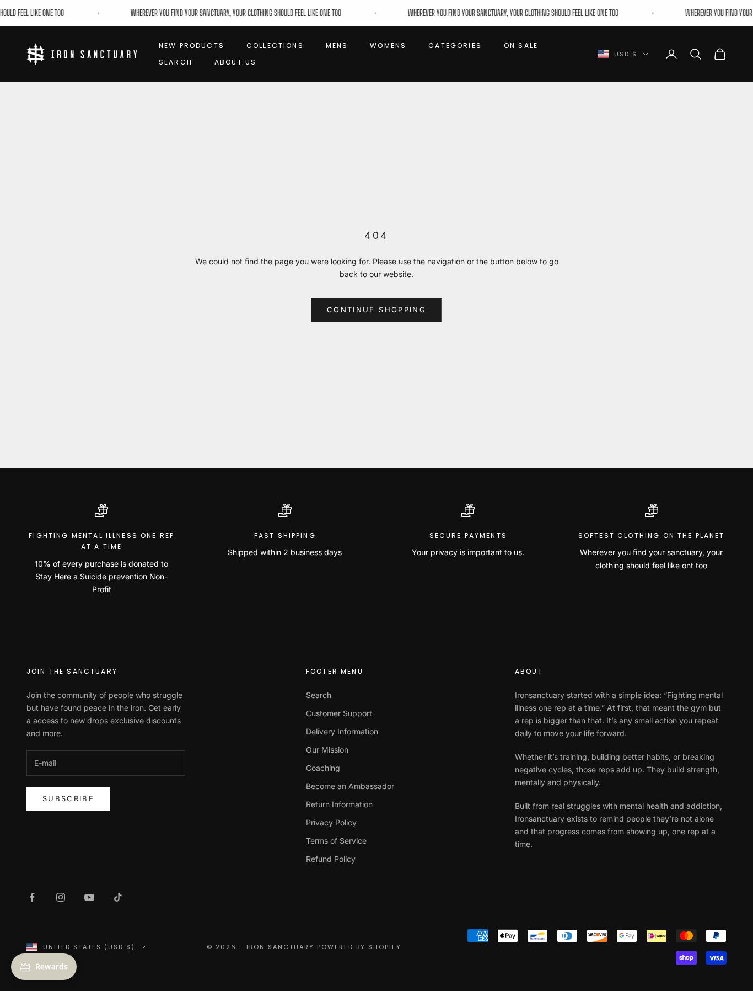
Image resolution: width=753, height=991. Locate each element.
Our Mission (327, 749)
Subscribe (68, 798)
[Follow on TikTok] (117, 897)
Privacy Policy (331, 822)
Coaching (323, 767)
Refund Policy (331, 859)
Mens (337, 45)
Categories (455, 45)
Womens (388, 45)
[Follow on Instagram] (60, 897)
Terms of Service (336, 840)
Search (175, 62)
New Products (191, 45)
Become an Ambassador (350, 786)
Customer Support (339, 713)
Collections (275, 45)
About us (235, 62)
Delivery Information (342, 731)
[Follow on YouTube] (89, 897)
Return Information (339, 804)
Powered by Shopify (359, 946)
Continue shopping (376, 309)
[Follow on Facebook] (31, 897)
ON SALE (521, 45)
